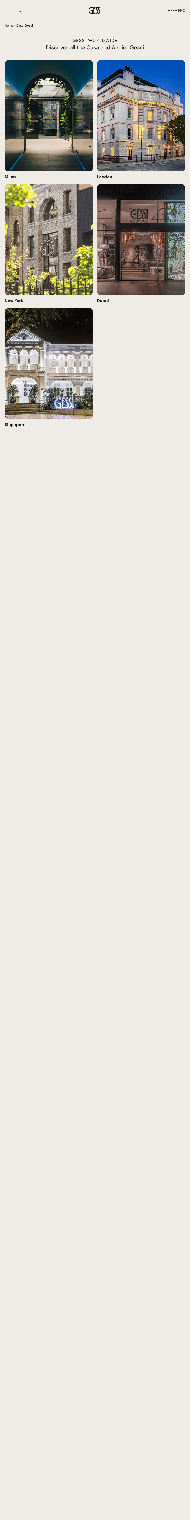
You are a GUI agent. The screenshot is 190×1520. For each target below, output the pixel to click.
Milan (10, 177)
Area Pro (176, 10)
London (104, 177)
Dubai (103, 300)
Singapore (15, 425)
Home (9, 25)
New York (14, 300)
